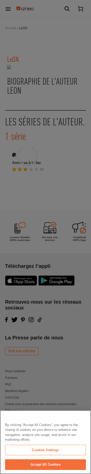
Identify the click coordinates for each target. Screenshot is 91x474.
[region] (45, 442)
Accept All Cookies (45, 464)
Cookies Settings (45, 450)
